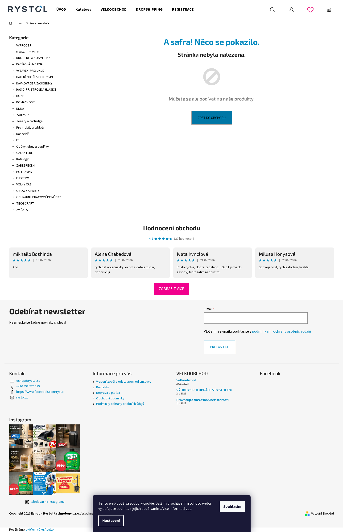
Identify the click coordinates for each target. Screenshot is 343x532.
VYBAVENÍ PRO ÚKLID (30, 70)
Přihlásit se (219, 347)
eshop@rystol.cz (28, 380)
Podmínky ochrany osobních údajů (120, 404)
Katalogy (22, 159)
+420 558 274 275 (28, 386)
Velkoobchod (186, 380)
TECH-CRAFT (25, 203)
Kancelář (22, 134)
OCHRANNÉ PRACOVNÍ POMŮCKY (38, 197)
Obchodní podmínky (110, 398)
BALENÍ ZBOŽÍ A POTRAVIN (34, 77)
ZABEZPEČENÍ (25, 165)
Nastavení (111, 520)
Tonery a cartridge (29, 121)
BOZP (20, 96)
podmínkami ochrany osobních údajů (281, 331)
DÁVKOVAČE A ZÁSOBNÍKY (34, 83)
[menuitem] (61, 9)
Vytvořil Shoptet (322, 513)
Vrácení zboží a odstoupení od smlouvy (123, 381)
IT (17, 140)
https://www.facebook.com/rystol (40, 392)
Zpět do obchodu (212, 118)
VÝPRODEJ (23, 45)
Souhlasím (232, 506)
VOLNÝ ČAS (24, 184)
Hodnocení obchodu (171, 227)
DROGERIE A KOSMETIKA (33, 58)
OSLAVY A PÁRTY (28, 191)
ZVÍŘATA (22, 210)
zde (188, 508)
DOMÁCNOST (25, 102)
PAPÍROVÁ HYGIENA (29, 64)
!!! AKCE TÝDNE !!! (27, 52)
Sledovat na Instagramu (48, 501)
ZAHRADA (22, 115)
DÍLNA (20, 108)
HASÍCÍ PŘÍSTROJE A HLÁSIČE (36, 89)
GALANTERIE (24, 153)
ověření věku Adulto (39, 529)
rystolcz (22, 397)
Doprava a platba (108, 392)
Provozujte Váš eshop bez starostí (202, 400)
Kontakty (102, 387)
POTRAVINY (24, 172)
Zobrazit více (171, 288)
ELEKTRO (22, 178)
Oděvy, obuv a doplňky (32, 146)
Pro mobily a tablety (30, 127)
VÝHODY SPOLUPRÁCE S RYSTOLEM (204, 390)
